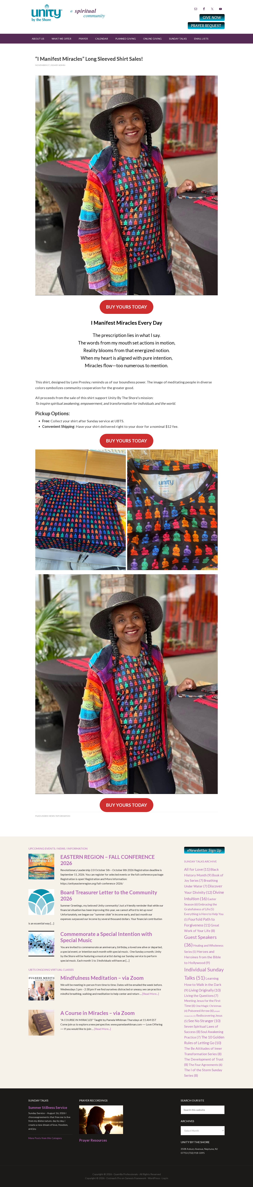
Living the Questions (201, 996)
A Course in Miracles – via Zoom (97, 1013)
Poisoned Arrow (201, 1011)
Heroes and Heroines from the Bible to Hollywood (202, 957)
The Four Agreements (205, 1065)
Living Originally (205, 990)
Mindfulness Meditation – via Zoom (102, 978)
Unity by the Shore (75, 12)
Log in (165, 1178)
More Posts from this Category (45, 1138)
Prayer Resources (93, 1140)
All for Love (197, 869)
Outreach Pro (113, 1178)
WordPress (154, 1178)
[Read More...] (150, 993)
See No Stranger (204, 1021)
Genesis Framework (135, 1178)
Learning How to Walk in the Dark (202, 984)
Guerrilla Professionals (126, 1174)
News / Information (59, 816)
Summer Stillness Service (47, 1107)
